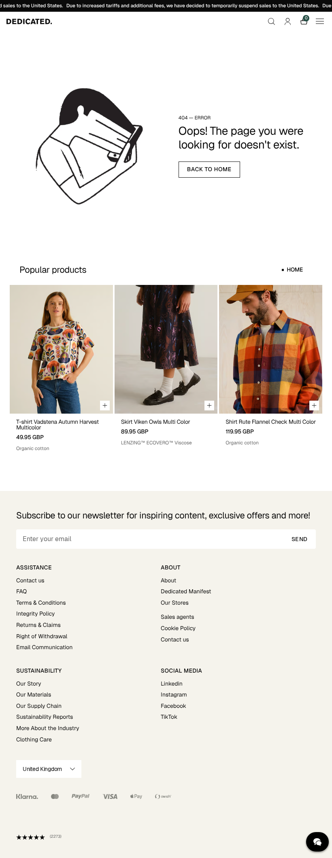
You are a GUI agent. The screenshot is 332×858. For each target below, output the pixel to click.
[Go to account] (287, 21)
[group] (61, 368)
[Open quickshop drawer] (105, 405)
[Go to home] (29, 21)
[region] (166, 368)
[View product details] (61, 433)
